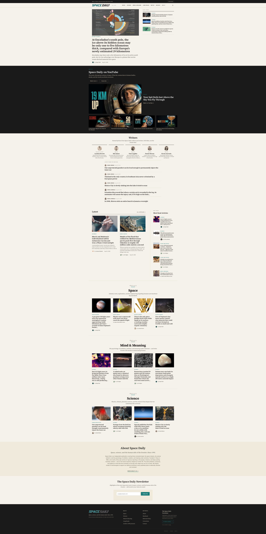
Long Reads (146, 5)
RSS (170, 524)
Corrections (146, 521)
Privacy (166, 531)
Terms (171, 531)
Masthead (145, 516)
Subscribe (170, 1)
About (163, 5)
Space (123, 5)
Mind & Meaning (137, 5)
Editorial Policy (147, 518)
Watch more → (93, 81)
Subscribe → (168, 521)
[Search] (173, 5)
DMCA (176, 531)
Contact (145, 523)
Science (129, 5)
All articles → (141, 212)
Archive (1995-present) (129, 523)
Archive (158, 5)
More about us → (133, 471)
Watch (152, 5)
